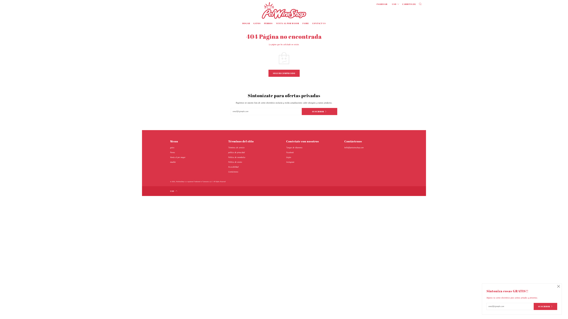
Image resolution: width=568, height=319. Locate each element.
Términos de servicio (236, 147)
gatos (257, 23)
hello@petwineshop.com (354, 147)
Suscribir (318, 111)
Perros (268, 23)
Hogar (246, 23)
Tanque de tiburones (294, 147)
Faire (305, 23)
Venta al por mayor (287, 23)
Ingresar (382, 4)
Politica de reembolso (236, 157)
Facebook (290, 152)
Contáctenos (233, 172)
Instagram (290, 162)
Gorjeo (288, 157)
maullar (173, 162)
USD (394, 4)
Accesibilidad (233, 167)
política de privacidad (236, 152)
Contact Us (319, 23)
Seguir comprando (284, 73)
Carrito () (409, 4)
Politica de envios (235, 162)
